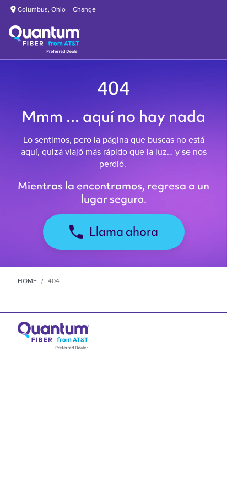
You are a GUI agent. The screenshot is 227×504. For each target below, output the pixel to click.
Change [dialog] (84, 9)
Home (27, 281)
